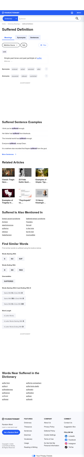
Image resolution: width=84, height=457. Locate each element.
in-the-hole (30, 228)
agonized (31, 69)
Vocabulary (28, 439)
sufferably (29, 389)
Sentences (34, 37)
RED (21, 270)
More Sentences (8, 154)
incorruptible (30, 235)
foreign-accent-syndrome (11, 218)
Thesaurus (28, 427)
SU (12, 259)
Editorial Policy (49, 431)
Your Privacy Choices (44, 456)
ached (23, 69)
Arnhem (5, 222)
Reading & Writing (30, 447)
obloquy (5, 231)
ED (12, 270)
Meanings (8, 37)
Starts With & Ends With (13, 293)
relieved (24, 76)
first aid (28, 225)
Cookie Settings (50, 435)
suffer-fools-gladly (32, 386)
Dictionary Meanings (14, 24)
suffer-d (4, 386)
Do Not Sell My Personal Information (51, 444)
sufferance (6, 393)
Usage (26, 443)
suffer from (6, 383)
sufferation (30, 393)
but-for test (30, 231)
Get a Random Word (11, 432)
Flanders (29, 222)
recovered (15, 76)
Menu (79, 13)
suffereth (29, 399)
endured (14, 69)
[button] (72, 13)
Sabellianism (7, 235)
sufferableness (7, 389)
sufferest (5, 399)
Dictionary (8, 18)
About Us (47, 422)
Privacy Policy (49, 427)
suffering (5, 228)
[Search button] (78, 18)
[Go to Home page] (10, 13)
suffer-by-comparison (33, 383)
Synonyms (21, 37)
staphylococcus (7, 225)
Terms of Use (49, 439)
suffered (8, 281)
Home (4, 24)
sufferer (29, 396)
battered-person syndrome (35, 218)
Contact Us (68, 422)
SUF (20, 259)
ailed (38, 69)
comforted (33, 76)
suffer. (39, 58)
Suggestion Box (70, 427)
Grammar (27, 435)
